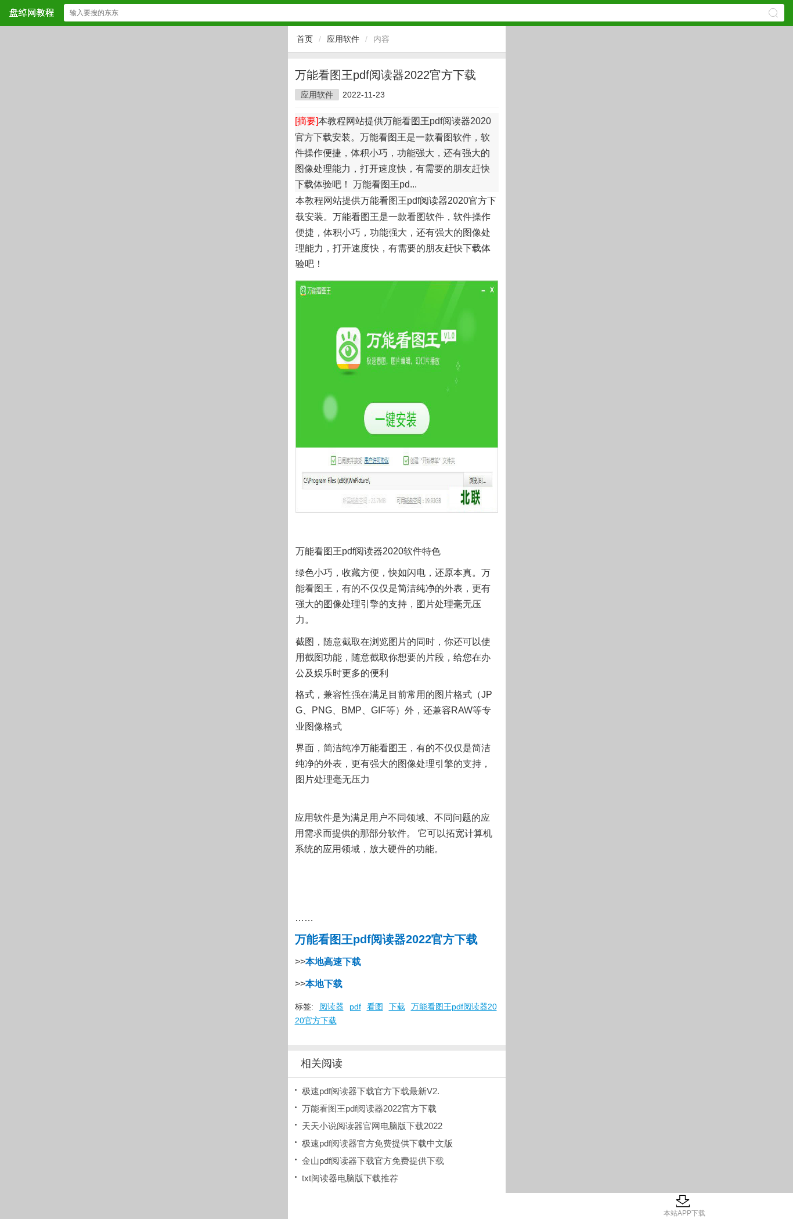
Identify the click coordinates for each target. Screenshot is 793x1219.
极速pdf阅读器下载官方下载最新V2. (370, 1091)
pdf (355, 1006)
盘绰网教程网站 (31, 12)
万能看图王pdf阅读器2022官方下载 (369, 1108)
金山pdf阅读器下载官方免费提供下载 (373, 1161)
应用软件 (343, 39)
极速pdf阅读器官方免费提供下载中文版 (377, 1143)
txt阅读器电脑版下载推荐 (350, 1178)
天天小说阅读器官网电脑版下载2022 (372, 1126)
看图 (375, 1006)
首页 (305, 39)
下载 (397, 1006)
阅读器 (331, 1006)
